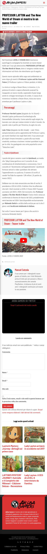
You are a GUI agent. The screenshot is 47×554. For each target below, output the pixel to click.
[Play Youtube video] (23, 240)
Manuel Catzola (8, 26)
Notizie (21, 7)
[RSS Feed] (17, 542)
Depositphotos (31, 537)
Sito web (5, 389)
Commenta (6, 352)
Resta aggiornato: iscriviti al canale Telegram (18, 32)
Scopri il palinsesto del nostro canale (23, 305)
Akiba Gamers (6, 7)
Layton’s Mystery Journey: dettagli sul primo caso (12, 449)
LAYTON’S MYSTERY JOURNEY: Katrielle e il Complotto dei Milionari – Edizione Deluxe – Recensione (12, 480)
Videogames (14, 7)
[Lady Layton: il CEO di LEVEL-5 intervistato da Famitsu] (34, 471)
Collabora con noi (10, 546)
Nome (4, 372)
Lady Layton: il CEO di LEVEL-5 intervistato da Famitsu (33, 479)
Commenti (28, 26)
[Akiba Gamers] (14, 4)
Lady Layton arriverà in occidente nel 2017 (34, 447)
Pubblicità (14, 550)
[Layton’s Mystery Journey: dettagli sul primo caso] (12, 442)
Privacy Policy (25, 546)
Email (4, 381)
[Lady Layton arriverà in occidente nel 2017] (34, 442)
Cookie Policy (38, 546)
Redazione (25, 550)
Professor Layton (9, 262)
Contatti (35, 550)
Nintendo (36, 26)
